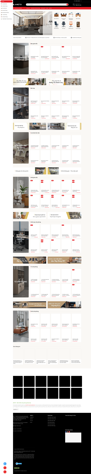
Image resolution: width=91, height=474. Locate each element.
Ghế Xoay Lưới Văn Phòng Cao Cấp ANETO (44, 250)
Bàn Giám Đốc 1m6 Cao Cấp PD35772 (66, 57)
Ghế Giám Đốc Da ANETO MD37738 (55, 206)
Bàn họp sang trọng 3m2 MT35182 (65, 116)
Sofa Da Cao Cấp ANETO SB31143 (44, 339)
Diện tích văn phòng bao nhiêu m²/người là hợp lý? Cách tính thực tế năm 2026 (75, 361)
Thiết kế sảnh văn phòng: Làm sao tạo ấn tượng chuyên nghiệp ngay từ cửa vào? (40, 362)
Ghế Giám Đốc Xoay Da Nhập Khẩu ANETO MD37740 (45, 191)
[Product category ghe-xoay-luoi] (71, 25)
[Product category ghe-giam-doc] (56, 25)
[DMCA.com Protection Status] (17, 467)
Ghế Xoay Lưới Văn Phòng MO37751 (34, 250)
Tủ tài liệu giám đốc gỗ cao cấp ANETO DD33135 (35, 295)
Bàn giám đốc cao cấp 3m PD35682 (34, 57)
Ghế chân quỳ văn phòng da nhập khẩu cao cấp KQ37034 (34, 206)
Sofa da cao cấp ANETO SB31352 (33, 339)
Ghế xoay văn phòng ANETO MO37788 (44, 235)
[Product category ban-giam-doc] (56, 15)
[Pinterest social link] (76, 1)
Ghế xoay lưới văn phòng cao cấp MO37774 (65, 250)
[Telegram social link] (79, 1)
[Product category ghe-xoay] (63, 25)
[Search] (67, 4)
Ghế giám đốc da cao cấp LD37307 (76, 191)
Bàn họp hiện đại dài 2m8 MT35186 (76, 102)
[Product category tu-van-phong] (78, 25)
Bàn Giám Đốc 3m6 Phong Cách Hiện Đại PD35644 (55, 57)
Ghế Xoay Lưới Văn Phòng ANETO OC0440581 (55, 250)
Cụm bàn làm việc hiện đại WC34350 (55, 146)
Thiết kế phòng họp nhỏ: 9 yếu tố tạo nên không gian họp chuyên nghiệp (64, 361)
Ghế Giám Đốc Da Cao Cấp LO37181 (66, 206)
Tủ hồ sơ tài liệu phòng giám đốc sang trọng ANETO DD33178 (55, 295)
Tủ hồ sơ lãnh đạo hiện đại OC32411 (45, 280)
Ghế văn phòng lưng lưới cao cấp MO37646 (76, 235)
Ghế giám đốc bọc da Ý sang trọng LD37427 (55, 191)
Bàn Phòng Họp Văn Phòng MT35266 (34, 102)
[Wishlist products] (81, 1)
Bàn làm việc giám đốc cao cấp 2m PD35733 (76, 57)
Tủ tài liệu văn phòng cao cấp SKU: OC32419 (56, 280)
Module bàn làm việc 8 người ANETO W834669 (34, 161)
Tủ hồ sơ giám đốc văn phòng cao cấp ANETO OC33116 (76, 295)
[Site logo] (17, 4)
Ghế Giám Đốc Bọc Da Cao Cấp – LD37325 (45, 206)
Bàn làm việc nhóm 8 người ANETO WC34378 (44, 161)
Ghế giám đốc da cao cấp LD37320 (76, 206)
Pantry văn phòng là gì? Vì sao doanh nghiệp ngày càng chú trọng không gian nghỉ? (52, 362)
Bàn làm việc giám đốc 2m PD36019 (66, 72)
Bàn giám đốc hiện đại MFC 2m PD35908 (45, 57)
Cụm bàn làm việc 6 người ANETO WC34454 (65, 146)
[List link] (38, 417)
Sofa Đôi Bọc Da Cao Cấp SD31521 (76, 325)
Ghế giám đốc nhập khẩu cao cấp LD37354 (35, 191)
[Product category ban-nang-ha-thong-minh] (71, 15)
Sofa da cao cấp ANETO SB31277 (75, 339)
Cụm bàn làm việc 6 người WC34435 (65, 161)
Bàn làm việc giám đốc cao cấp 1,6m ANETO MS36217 (45, 72)
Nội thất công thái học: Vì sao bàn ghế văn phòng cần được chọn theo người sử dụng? (17, 362)
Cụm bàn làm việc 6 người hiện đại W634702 (76, 146)
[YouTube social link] (69, 432)
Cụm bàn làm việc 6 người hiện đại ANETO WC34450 (76, 161)
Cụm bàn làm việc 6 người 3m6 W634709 (55, 161)
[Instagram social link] (67, 432)
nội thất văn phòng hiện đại (30, 405)
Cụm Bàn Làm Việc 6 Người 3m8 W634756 (44, 146)
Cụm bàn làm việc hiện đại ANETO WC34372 (34, 146)
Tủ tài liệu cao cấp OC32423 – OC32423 (65, 295)
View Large (21, 377)
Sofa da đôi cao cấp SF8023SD (34, 325)
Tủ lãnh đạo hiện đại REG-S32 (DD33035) (76, 280)
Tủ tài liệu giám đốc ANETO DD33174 (44, 295)
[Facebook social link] (74, 1)
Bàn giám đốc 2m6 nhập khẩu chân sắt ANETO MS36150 (34, 72)
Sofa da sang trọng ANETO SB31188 (65, 339)
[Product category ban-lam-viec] (78, 15)
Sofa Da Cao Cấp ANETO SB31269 (55, 325)
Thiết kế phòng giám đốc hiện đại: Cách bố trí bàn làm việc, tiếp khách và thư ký (29, 361)
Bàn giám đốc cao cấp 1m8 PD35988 (55, 72)
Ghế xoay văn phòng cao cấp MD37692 (55, 235)
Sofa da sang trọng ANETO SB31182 (65, 325)
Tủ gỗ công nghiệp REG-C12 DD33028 (34, 280)
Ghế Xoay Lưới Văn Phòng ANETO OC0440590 (34, 235)
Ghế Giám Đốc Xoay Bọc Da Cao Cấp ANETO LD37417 (65, 191)
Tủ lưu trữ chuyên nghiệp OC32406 (65, 280)
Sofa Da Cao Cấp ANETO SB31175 (44, 325)
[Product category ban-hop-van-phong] (63, 15)
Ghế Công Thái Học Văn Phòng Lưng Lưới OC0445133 (76, 250)
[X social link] (75, 1)
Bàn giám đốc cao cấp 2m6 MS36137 (76, 72)
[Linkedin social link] (77, 1)
